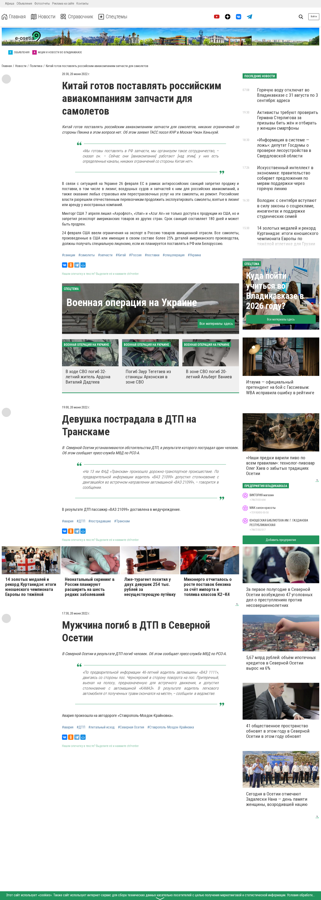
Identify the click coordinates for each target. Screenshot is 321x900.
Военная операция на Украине (131, 302)
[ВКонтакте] (64, 265)
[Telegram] (76, 265)
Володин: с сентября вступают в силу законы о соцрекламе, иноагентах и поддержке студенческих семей (287, 208)
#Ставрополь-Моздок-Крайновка (170, 727)
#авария (67, 521)
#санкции (68, 255)
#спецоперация (174, 255)
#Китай (121, 255)
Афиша (9, 3)
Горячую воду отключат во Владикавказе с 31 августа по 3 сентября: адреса (287, 95)
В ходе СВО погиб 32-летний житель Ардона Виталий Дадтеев (88, 377)
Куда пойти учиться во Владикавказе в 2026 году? (275, 291)
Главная (17, 17)
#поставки (152, 255)
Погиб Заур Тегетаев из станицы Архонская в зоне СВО (148, 377)
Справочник (80, 17)
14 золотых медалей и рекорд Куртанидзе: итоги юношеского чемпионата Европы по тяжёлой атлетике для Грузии (287, 235)
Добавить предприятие (281, 540)
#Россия (135, 255)
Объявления (24, 3)
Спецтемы (116, 17)
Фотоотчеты (42, 3)
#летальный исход (101, 727)
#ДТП (81, 521)
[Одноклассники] (70, 265)
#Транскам (122, 521)
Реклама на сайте (63, 3)
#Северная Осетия (131, 727)
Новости (46, 17)
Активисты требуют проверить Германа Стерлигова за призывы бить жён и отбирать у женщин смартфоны (287, 120)
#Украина (194, 255)
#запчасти (105, 255)
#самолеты (86, 255)
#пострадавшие (99, 521)
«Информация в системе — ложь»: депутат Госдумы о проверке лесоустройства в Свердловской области (284, 147)
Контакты (82, 3)
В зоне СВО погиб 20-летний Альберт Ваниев (209, 374)
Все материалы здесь (216, 323)
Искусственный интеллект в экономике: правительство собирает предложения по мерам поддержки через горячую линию (285, 178)
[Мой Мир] (83, 265)
